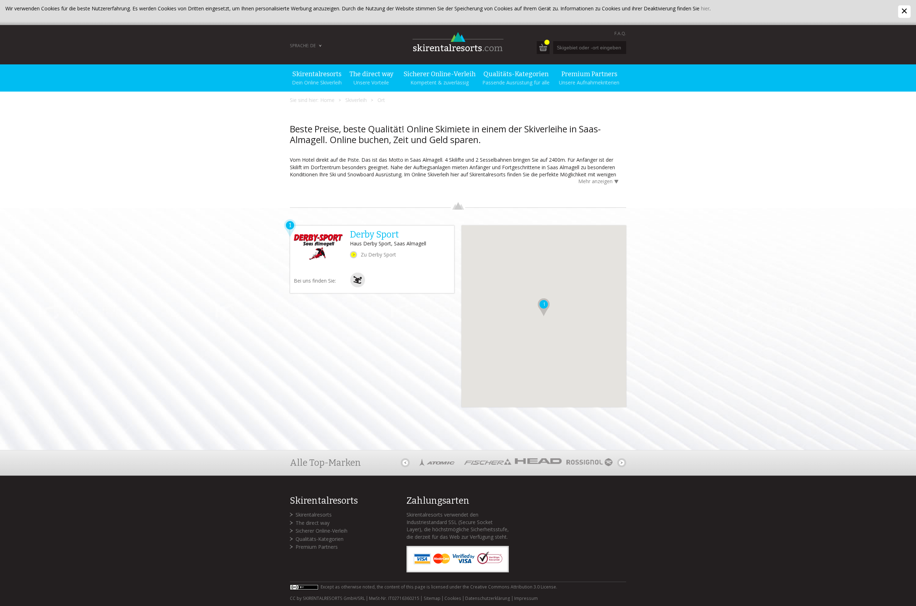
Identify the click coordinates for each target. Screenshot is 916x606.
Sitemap (432, 598)
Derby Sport (374, 234)
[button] (544, 307)
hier (705, 8)
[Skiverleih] (357, 285)
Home (327, 100)
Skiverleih (356, 100)
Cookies (452, 598)
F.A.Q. (620, 33)
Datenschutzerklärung (487, 598)
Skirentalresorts (314, 514)
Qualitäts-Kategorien (320, 539)
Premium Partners (317, 546)
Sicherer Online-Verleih (321, 530)
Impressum (526, 598)
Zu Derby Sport (378, 254)
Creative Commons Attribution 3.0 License (513, 587)
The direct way (313, 522)
